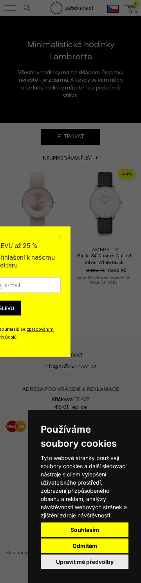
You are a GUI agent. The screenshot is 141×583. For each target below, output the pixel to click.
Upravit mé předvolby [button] (85, 561)
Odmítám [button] (84, 545)
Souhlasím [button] (84, 529)
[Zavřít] (59, 237)
